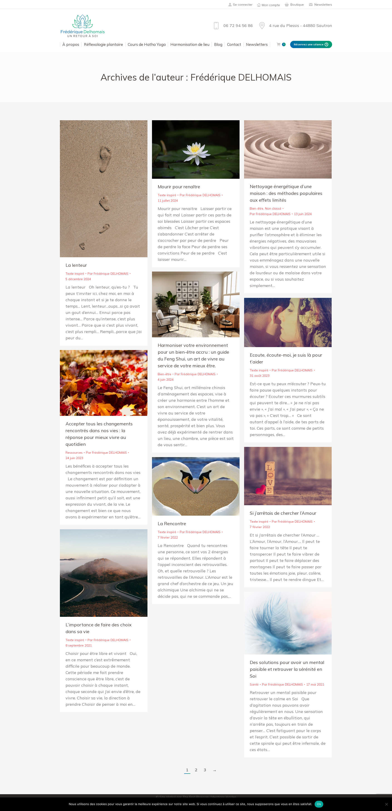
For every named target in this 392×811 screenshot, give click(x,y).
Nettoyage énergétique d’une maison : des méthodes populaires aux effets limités (286, 193)
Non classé (273, 208)
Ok (319, 804)
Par (108, 274)
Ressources (74, 453)
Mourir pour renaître (179, 186)
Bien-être (256, 208)
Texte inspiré (75, 274)
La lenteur (76, 265)
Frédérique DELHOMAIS (241, 77)
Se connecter (242, 4)
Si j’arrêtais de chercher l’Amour (283, 513)
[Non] (386, 804)
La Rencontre (172, 523)
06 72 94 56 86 (238, 25)
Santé (254, 684)
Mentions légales (223, 797)
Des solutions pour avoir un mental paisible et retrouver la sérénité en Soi (287, 669)
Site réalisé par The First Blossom (184, 797)
